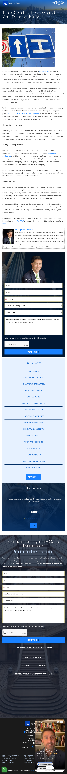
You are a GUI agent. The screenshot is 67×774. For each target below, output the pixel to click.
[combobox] (6, 299)
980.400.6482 (54, 754)
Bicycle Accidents (33, 390)
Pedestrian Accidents (33, 429)
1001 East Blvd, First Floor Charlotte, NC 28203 (33, 730)
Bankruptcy (33, 371)
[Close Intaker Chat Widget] (61, 722)
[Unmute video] (38, 722)
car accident (44, 71)
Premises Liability (33, 435)
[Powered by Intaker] (53, 770)
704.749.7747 (19, 221)
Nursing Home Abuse (33, 423)
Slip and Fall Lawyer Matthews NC (9, 759)
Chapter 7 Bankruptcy (34, 378)
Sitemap (33, 770)
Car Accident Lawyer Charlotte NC (31, 755)
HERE (4, 224)
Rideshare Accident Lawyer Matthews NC (31, 759)
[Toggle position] (58, 722)
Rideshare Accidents (33, 442)
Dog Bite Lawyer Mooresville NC (8, 763)
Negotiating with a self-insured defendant (23, 114)
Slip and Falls (33, 448)
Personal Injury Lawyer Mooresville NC (32, 763)
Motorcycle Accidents (33, 416)
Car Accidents (33, 397)
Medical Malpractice (33, 410)
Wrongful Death (33, 468)
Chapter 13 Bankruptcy (34, 384)
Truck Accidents (33, 455)
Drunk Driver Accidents (33, 403)
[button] (24, 518)
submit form (32, 351)
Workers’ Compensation (33, 461)
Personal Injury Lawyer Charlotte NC (10, 755)
